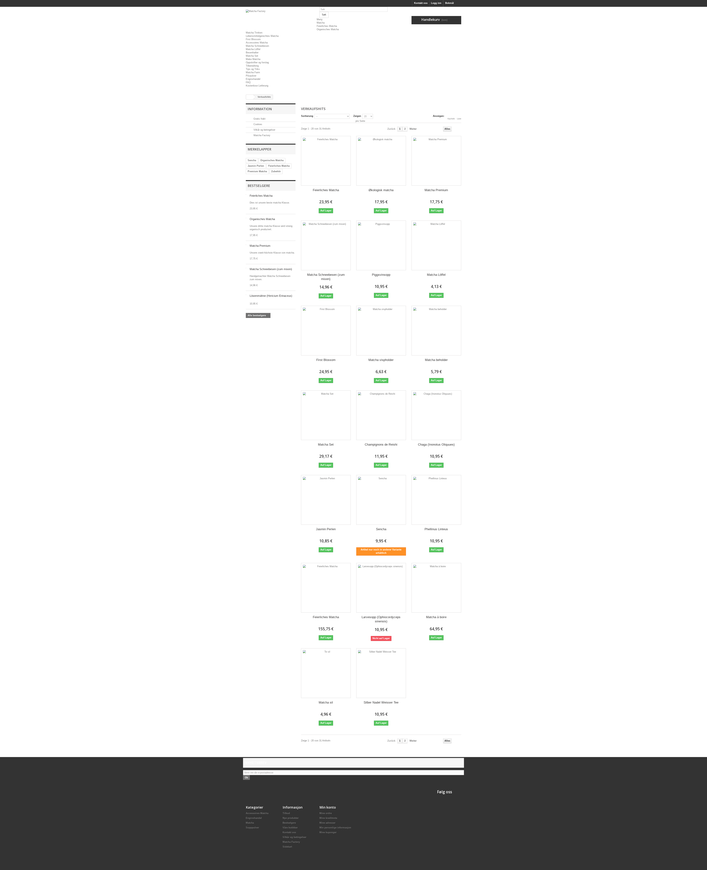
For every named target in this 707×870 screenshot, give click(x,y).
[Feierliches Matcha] (326, 161)
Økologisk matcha (381, 190)
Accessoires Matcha (257, 42)
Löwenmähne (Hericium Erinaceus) (271, 295)
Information (260, 109)
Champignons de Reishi (381, 444)
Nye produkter (291, 818)
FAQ (248, 82)
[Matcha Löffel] (436, 245)
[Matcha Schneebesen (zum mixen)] (326, 245)
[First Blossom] (326, 331)
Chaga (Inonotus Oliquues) (436, 444)
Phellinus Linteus (436, 529)
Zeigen (357, 116)
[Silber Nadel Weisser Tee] (381, 673)
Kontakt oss (421, 3)
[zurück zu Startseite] (249, 97)
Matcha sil (326, 702)
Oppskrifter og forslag (257, 62)
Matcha (321, 22)
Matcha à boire (436, 617)
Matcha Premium (260, 245)
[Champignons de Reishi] (381, 415)
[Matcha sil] (326, 673)
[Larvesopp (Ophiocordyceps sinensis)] (381, 588)
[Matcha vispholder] (381, 331)
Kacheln (451, 119)
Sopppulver (252, 827)
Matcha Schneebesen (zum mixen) (271, 269)
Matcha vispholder (381, 360)
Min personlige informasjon (335, 827)
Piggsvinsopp (381, 275)
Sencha (252, 160)
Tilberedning (252, 65)
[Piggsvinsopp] (381, 245)
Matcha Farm (253, 72)
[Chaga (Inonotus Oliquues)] (436, 415)
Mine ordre (325, 813)
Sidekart (287, 846)
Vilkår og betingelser (264, 129)
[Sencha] (381, 500)
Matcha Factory (261, 135)
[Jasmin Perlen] (326, 500)
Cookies (257, 124)
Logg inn (436, 3)
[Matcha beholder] (436, 331)
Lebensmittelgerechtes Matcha (262, 36)
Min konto (327, 807)
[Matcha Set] (326, 415)
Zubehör (276, 171)
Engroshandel (253, 79)
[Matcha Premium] (436, 161)
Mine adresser (327, 822)
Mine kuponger (328, 832)
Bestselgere (259, 185)
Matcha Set (252, 55)
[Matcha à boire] (436, 588)
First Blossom (253, 39)
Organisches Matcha (328, 29)
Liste (459, 119)
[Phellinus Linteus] (436, 500)
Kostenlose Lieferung (257, 85)
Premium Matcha (257, 171)
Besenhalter (252, 52)
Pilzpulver (251, 75)
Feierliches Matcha (327, 26)
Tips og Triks (253, 69)
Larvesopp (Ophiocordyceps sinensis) (381, 619)
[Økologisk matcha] (381, 161)
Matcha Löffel (253, 49)
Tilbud (286, 813)
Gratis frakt (259, 118)
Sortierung (307, 116)
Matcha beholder (436, 360)
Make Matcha (253, 59)
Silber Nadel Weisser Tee (381, 702)
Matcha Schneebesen (257, 46)
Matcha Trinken (254, 32)
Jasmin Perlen (256, 165)
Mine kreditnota (328, 818)
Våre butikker (290, 827)
